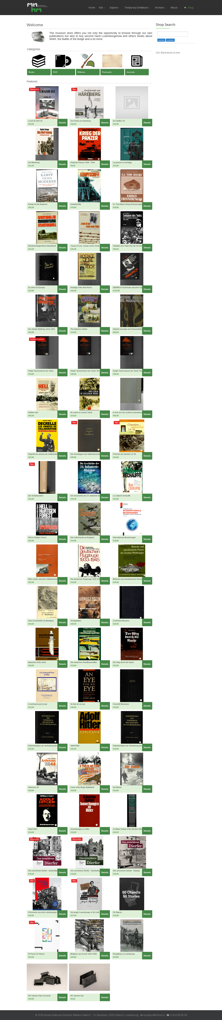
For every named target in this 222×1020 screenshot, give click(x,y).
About (174, 7)
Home (91, 7)
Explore (114, 7)
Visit (101, 7)
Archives (159, 7)
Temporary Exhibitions (136, 7)
